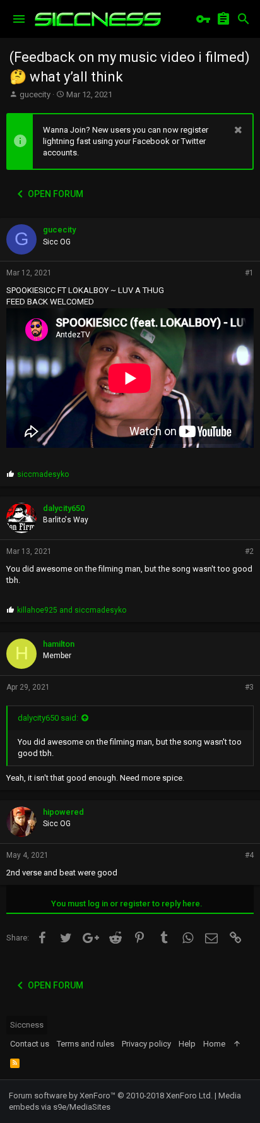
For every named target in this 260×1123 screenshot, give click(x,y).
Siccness (27, 1025)
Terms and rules (85, 1043)
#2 (249, 551)
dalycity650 (64, 508)
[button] (19, 19)
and (71, 610)
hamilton (58, 644)
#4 (249, 855)
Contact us (29, 1043)
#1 (249, 272)
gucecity (35, 94)
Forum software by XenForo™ (111, 1095)
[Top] (237, 1044)
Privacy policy (146, 1043)
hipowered (63, 812)
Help (187, 1043)
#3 (249, 687)
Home (214, 1043)
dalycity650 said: (48, 718)
